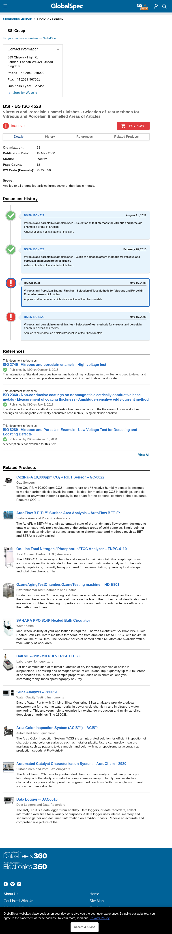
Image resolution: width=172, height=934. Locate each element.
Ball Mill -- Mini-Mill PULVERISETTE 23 (48, 656)
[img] (156, 6)
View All (144, 454)
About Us (11, 894)
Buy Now (136, 126)
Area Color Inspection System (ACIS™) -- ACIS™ (57, 728)
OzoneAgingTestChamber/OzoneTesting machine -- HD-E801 (67, 584)
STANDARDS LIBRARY (18, 18)
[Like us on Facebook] (6, 884)
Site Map (97, 901)
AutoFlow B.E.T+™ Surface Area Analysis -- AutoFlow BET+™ (68, 513)
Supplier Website (25, 92)
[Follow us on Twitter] (12, 884)
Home (94, 894)
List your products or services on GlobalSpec (30, 38)
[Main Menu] (6, 6)
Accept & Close (84, 927)
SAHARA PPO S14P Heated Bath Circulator (53, 620)
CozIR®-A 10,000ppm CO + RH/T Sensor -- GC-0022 (60, 477)
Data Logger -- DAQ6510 (37, 799)
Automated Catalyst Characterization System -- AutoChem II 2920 (71, 764)
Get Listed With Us (18, 901)
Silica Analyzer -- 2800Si (36, 692)
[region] (86, 920)
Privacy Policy (100, 918)
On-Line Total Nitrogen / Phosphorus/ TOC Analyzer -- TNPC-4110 (71, 549)
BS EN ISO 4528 (34, 215)
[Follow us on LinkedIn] (19, 884)
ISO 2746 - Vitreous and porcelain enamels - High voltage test (54, 365)
